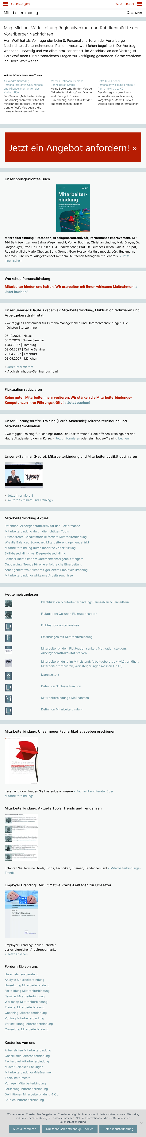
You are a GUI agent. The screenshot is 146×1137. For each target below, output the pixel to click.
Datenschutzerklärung (118, 1129)
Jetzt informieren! (20, 367)
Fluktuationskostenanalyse (60, 625)
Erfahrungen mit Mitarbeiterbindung (67, 637)
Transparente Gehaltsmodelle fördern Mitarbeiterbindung (46, 537)
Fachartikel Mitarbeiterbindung (27, 1061)
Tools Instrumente (17, 1078)
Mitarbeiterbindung (21, 12)
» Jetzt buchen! (77, 403)
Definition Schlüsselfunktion (61, 686)
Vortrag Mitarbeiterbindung (24, 1018)
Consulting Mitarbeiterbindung (26, 1029)
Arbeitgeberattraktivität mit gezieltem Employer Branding (46, 570)
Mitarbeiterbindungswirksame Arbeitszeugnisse (39, 575)
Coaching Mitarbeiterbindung (26, 1013)
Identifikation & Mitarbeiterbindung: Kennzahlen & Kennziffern (85, 602)
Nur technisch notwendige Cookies (70, 1129)
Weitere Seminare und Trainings (30, 500)
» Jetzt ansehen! (16, 954)
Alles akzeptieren (24, 1129)
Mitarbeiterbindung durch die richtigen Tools (37, 531)
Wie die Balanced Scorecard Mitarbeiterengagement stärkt (47, 542)
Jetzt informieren (67, 438)
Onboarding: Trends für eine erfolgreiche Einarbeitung (43, 564)
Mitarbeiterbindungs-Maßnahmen (65, 698)
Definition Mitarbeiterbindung (62, 709)
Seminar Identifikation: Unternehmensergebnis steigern (44, 559)
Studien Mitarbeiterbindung (24, 1100)
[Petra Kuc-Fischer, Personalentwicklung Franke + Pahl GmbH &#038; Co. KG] (121, 92)
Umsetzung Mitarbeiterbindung (27, 985)
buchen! (123, 438)
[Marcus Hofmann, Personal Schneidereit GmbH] (74, 92)
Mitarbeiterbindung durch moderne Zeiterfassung (40, 548)
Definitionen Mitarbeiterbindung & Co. (32, 1094)
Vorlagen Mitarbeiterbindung (25, 1083)
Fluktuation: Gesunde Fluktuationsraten (69, 614)
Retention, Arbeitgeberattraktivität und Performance (42, 526)
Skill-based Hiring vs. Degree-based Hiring (35, 553)
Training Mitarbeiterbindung (24, 1007)
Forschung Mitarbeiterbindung (26, 1089)
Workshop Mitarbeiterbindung (26, 1002)
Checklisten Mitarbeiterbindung (27, 1056)
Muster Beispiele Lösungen (24, 1067)
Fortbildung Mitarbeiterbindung (27, 991)
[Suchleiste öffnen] (128, 13)
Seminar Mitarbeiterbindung (25, 996)
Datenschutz (50, 674)
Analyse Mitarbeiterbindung (24, 980)
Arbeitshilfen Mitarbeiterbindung (28, 1050)
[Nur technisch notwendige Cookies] (141, 1123)
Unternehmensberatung (21, 974)
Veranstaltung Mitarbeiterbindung (29, 1024)
